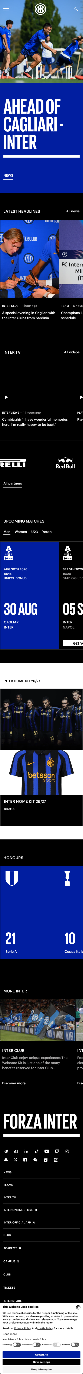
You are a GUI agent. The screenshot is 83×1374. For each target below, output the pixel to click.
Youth (47, 532)
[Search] (76, 9)
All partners (12, 483)
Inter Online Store (18, 1210)
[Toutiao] (55, 1159)
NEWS (8, 175)
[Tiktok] (36, 1151)
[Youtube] (46, 1151)
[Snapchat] (6, 1159)
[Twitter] (15, 1159)
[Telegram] (6, 1151)
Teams (8, 1185)
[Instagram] (67, 1151)
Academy (10, 1248)
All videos (72, 352)
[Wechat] (35, 1159)
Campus (9, 1261)
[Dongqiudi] (45, 1159)
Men (6, 532)
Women (21, 532)
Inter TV (9, 1197)
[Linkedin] (26, 1151)
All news (73, 211)
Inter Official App (17, 1222)
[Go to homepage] (40, 9)
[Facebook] (25, 1159)
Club (7, 1235)
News (7, 1172)
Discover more (14, 1083)
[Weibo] (16, 1151)
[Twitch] (57, 1151)
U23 (34, 532)
